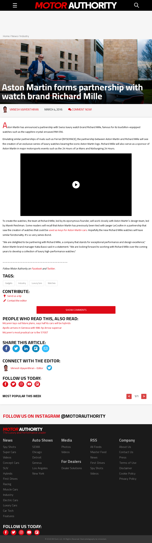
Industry (24, 36)
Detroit (37, 457)
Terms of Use (127, 462)
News (14, 36)
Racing (7, 484)
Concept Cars (11, 462)
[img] (6, 348)
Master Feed (98, 452)
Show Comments (76, 309)
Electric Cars (10, 500)
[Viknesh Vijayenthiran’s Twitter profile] (47, 368)
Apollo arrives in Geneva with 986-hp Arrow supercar (32, 327)
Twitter (51, 268)
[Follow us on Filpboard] (37, 384)
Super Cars (9, 452)
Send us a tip (14, 296)
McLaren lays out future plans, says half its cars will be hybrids (37, 323)
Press (122, 457)
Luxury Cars (37, 283)
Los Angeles (40, 468)
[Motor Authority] (76, 5)
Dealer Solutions (71, 468)
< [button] (129, 396)
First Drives (10, 478)
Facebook (37, 268)
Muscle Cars (10, 489)
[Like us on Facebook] (5, 384)
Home (6, 36)
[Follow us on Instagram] (21, 384)
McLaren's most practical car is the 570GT (25, 332)
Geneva (37, 462)
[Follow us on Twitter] (13, 384)
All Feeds (96, 447)
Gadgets (8, 283)
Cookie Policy (127, 473)
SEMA (36, 447)
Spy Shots (9, 447)
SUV (5, 468)
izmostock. (102, 539)
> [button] (144, 396)
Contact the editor (17, 300)
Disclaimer (125, 468)
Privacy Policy (127, 478)
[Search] (137, 5)
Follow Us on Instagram (54, 416)
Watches (51, 283)
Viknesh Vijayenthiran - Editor (27, 368)
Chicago (37, 452)
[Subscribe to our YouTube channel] (29, 384)
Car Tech (8, 510)
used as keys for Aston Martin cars (68, 230)
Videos (7, 457)
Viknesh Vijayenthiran (24, 109)
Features (8, 516)
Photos (66, 447)
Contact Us (126, 452)
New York (38, 473)
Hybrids (7, 473)
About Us (125, 447)
